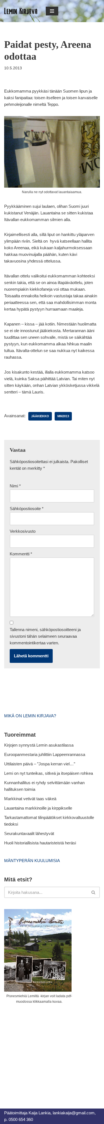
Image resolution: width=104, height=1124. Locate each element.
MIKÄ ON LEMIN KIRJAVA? (30, 715)
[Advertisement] (45, 1049)
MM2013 (63, 416)
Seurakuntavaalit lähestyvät (29, 833)
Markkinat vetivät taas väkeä (30, 798)
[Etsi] (93, 892)
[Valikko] (52, 11)
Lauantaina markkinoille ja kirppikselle (38, 808)
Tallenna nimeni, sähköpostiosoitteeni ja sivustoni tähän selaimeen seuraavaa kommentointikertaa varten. (45, 636)
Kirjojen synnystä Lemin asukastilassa (38, 745)
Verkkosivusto (22, 531)
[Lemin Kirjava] (20, 11)
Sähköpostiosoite (27, 508)
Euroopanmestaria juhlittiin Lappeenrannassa (45, 754)
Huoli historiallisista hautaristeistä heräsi (40, 843)
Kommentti (21, 554)
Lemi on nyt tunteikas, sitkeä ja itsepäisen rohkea (48, 773)
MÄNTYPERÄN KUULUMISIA (32, 860)
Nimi (15, 486)
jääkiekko (40, 416)
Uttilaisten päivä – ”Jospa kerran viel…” (40, 763)
